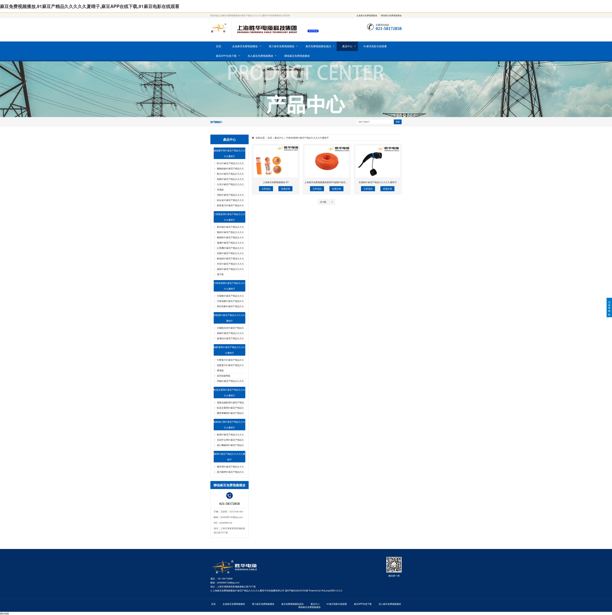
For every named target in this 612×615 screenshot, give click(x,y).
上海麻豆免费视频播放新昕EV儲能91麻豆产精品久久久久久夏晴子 (337, 182)
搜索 (398, 122)
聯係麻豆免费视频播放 (391, 15)
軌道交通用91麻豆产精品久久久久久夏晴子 (229, 392)
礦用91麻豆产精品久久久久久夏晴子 (229, 456)
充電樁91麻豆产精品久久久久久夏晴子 (378, 182)
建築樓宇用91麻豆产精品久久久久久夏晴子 (229, 153)
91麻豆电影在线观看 (375, 46)
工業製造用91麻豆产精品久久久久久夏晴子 (229, 216)
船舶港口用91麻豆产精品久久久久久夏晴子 (229, 424)
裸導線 (220, 370)
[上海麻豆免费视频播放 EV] (275, 161)
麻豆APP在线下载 (226, 56)
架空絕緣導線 (223, 375)
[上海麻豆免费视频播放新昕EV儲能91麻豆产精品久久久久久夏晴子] (326, 161)
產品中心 (347, 46)
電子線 (220, 274)
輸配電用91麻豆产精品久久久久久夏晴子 (229, 349)
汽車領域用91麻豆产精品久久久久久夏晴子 (229, 285)
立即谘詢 (266, 188)
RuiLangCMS (328, 590)
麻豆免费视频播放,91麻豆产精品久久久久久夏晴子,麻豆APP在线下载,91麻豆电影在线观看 (89, 6)
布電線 (220, 189)
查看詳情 (285, 188)
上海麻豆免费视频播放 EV (276, 182)
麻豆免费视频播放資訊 (318, 46)
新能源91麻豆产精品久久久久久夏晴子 (229, 317)
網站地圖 (4, 613)
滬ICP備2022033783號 (296, 590)
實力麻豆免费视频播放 (281, 46)
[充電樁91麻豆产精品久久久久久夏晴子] (377, 161)
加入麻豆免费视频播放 (260, 56)
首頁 (218, 46)
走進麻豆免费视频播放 (367, 15)
